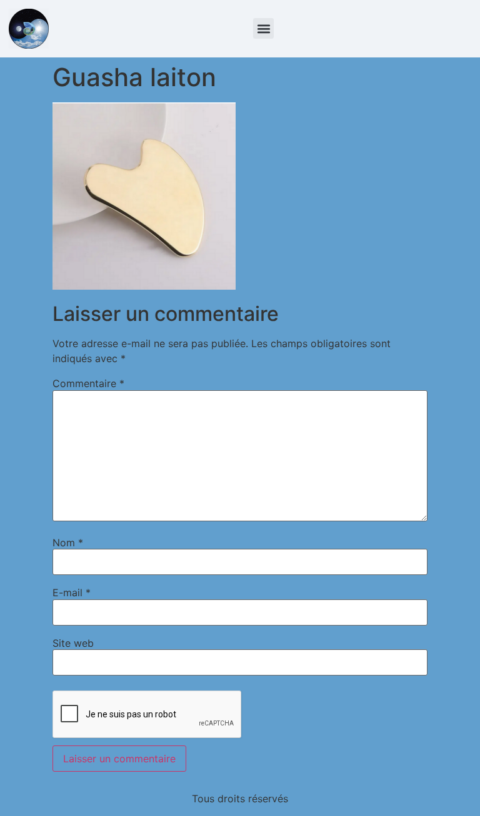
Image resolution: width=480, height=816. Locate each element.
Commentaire (88, 383)
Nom (67, 543)
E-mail (71, 592)
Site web (73, 643)
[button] (263, 28)
